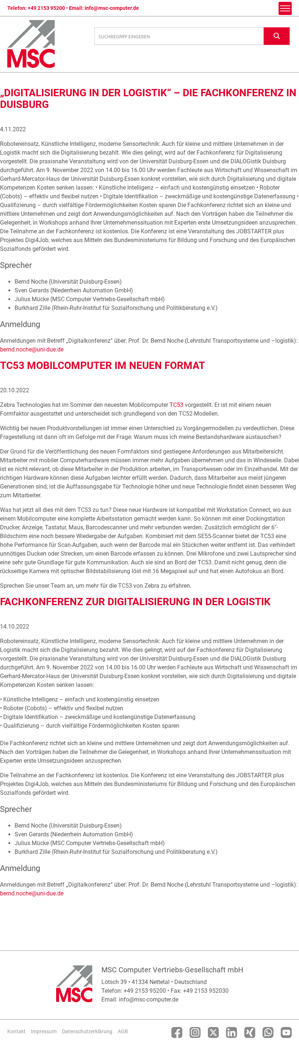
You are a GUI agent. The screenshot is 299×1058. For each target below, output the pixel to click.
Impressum (44, 1031)
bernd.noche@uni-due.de (31, 349)
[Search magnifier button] (277, 36)
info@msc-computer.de (112, 8)
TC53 (176, 404)
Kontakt (16, 1031)
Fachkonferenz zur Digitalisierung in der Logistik (135, 602)
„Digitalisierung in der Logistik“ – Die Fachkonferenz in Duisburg (148, 98)
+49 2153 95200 (46, 8)
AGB (123, 1031)
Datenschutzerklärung (87, 1031)
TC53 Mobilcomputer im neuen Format (102, 365)
